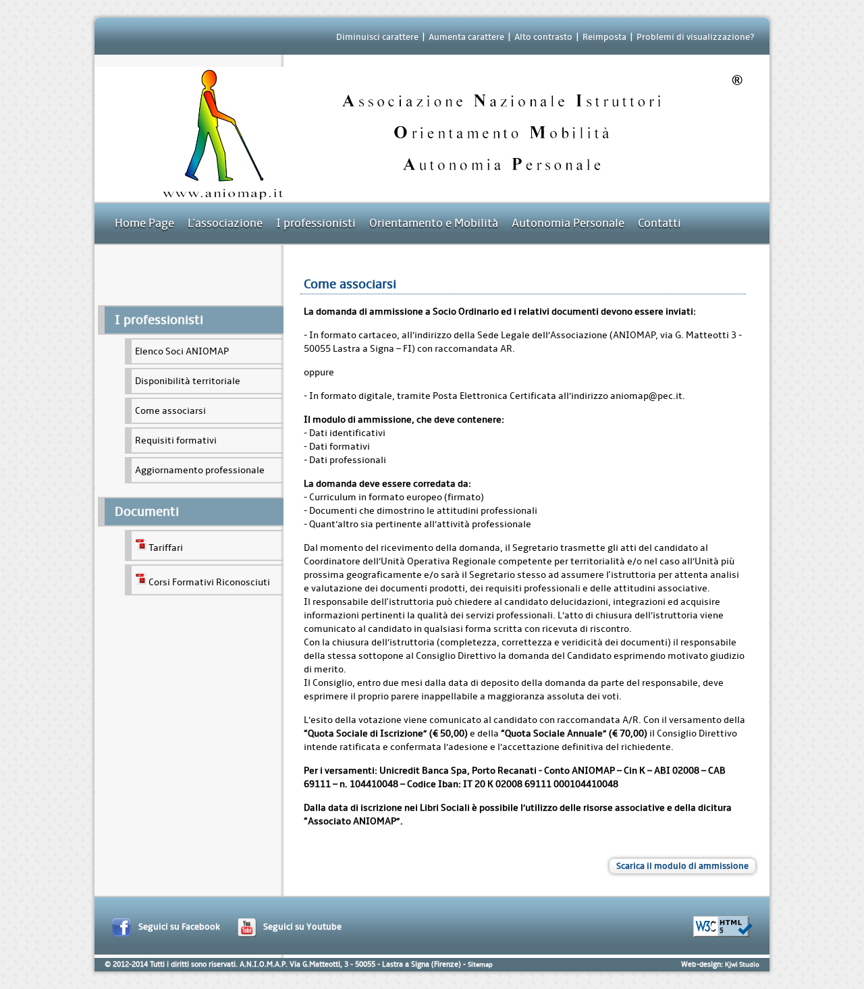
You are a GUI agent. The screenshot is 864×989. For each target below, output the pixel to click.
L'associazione (225, 223)
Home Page (144, 223)
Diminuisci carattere (377, 37)
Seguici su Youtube (302, 926)
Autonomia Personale (568, 223)
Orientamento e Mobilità (433, 223)
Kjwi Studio (742, 965)
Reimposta (604, 37)
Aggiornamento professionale (200, 470)
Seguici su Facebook (179, 926)
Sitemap (480, 965)
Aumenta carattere (466, 37)
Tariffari (165, 548)
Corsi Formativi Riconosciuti (209, 582)
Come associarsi (170, 411)
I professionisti (316, 223)
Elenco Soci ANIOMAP (182, 351)
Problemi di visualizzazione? (695, 37)
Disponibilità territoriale (187, 381)
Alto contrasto (543, 37)
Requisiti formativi (176, 440)
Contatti (659, 223)
